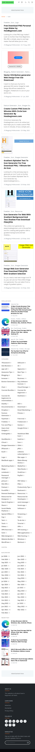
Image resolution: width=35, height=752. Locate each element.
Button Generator (17, 72)
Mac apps (27, 349)
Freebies (7, 22)
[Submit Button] (28, 742)
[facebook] (18, 2)
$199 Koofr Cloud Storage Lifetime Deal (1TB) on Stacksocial (22, 659)
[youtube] (21, 721)
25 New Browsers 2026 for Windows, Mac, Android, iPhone (21, 322)
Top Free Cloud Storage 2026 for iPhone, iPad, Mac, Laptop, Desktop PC (21, 332)
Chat (17, 339)
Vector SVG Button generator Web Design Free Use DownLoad (17, 77)
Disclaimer (8, 708)
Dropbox (24, 328)
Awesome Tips (14, 304)
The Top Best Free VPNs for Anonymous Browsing (19, 352)
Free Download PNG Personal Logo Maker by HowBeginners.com (17, 28)
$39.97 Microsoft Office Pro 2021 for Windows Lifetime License (21, 650)
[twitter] (6, 724)
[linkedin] (13, 721)
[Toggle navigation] (32, 2)
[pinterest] (17, 721)
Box (12, 328)
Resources (18, 211)
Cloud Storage (17, 328)
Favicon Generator (10, 105)
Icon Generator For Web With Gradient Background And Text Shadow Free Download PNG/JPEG (17, 218)
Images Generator (21, 157)
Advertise (8, 705)
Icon (12, 22)
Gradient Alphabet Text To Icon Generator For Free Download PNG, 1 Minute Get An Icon (17, 164)
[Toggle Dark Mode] (25, 2)
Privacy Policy (9, 711)
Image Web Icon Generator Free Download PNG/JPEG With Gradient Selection (16, 271)
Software (23, 319)
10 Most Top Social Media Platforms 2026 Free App (19, 342)
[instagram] (21, 2)
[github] (13, 724)
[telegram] (6, 721)
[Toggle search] (29, 2)
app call (13, 339)
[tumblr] (10, 721)
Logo (17, 22)
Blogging (7, 72)
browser (13, 319)
